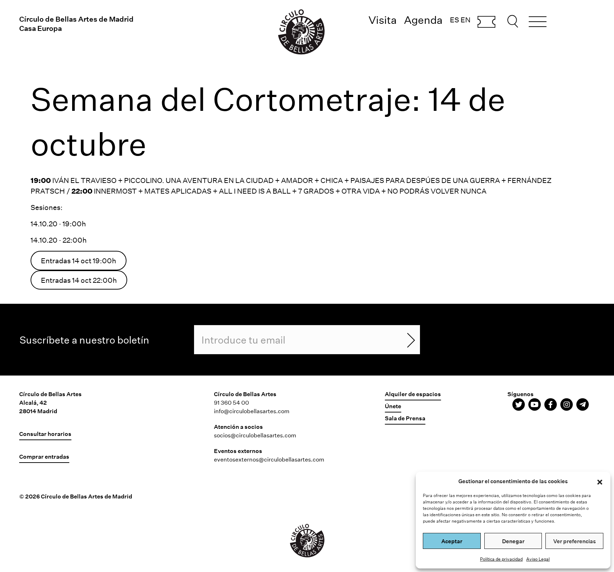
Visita (382, 20)
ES (454, 19)
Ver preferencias (574, 541)
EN (465, 19)
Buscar (513, 21)
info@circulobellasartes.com (252, 411)
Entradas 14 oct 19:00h (78, 260)
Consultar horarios (45, 433)
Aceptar (451, 541)
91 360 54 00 (231, 402)
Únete (393, 406)
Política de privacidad (501, 559)
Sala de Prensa (405, 418)
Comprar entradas (486, 22)
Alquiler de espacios (413, 394)
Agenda (423, 20)
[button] (599, 481)
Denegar (513, 541)
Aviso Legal (538, 559)
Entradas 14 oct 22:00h (79, 280)
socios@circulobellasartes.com (255, 435)
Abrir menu (537, 22)
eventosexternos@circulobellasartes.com (269, 459)
